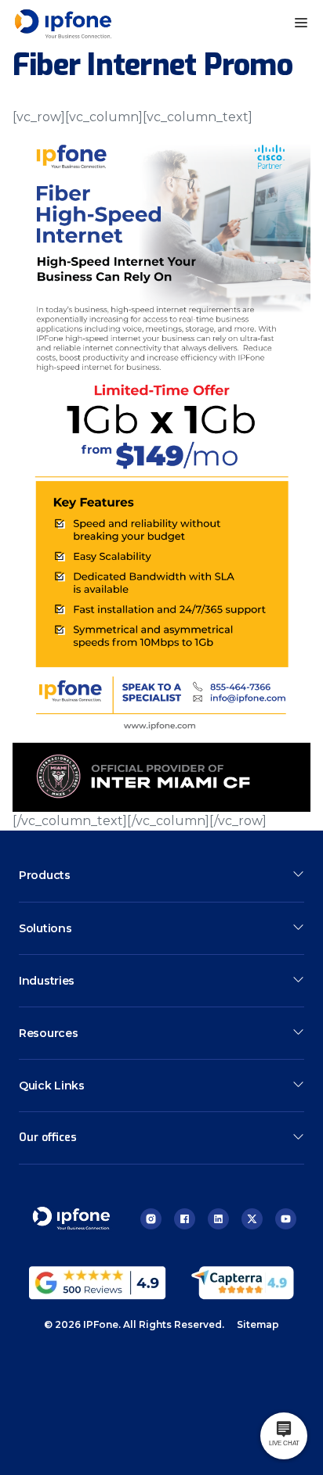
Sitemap (258, 1324)
